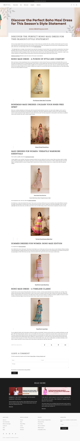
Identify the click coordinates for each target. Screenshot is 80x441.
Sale (21, 4)
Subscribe (64, 428)
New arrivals (15, 4)
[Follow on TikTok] (15, 433)
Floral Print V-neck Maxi (42, 329)
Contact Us (5, 425)
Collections (39, 4)
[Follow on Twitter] (6, 433)
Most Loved (26, 4)
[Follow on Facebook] (3, 433)
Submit (14, 372)
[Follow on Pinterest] (12, 433)
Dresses (21, 419)
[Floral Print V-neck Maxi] (40, 312)
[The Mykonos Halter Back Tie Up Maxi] (40, 83)
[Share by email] (65, 345)
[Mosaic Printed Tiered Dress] (40, 130)
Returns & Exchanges (6, 423)
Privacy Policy (32, 356)
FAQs (4, 427)
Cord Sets (22, 427)
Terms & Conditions (41, 425)
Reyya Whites (22, 423)
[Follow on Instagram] (9, 433)
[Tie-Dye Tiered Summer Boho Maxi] (40, 222)
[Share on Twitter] (51, 345)
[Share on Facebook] (44, 345)
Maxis (21, 421)
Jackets (21, 425)
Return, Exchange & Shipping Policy (44, 419)
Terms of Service (40, 356)
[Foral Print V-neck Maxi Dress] (40, 268)
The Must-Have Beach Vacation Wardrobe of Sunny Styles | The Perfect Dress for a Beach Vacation (56, 399)
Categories (32, 4)
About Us (4, 419)
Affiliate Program (41, 427)
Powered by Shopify (14, 437)
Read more (11, 406)
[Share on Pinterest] (58, 345)
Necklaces (22, 429)
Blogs (4, 429)
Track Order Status (6, 421)
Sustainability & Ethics (42, 429)
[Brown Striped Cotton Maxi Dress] (40, 179)
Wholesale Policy (41, 421)
